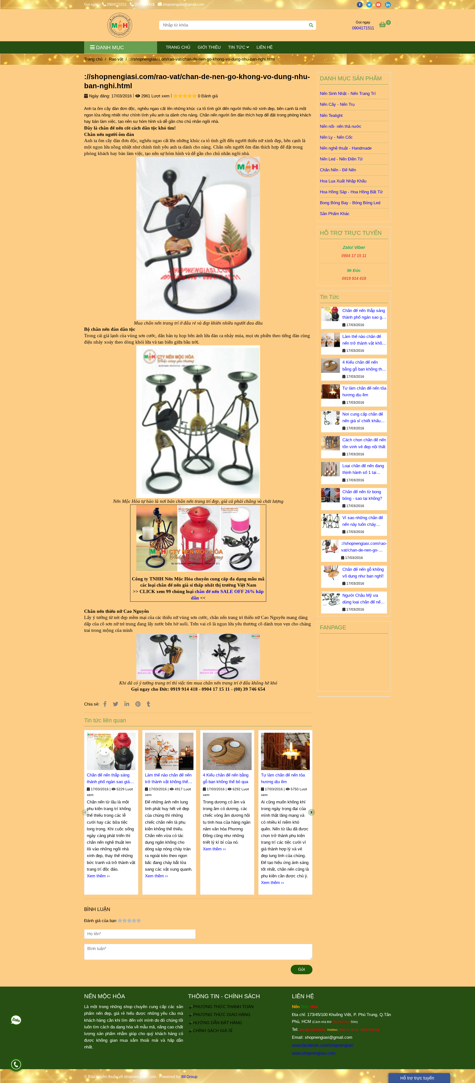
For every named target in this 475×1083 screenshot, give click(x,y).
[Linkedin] (127, 704)
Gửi (301, 969)
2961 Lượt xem (154, 96)
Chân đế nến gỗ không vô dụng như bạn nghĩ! (363, 572)
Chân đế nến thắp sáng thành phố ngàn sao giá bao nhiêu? (108, 779)
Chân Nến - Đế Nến (338, 170)
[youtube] (380, 4)
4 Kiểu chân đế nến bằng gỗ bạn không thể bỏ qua (225, 778)
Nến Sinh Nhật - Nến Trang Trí (348, 93)
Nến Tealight (331, 115)
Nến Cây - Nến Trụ (337, 104)
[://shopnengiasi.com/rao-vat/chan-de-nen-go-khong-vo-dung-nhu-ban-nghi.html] (119, 25)
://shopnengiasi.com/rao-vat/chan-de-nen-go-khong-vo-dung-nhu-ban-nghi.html (364, 547)
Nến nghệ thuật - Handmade (346, 148)
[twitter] (371, 4)
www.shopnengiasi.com (313, 1053)
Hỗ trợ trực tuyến (416, 1078)
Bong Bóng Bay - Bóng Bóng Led (350, 202)
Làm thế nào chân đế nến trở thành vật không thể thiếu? (168, 779)
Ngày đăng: (99, 96)
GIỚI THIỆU (209, 47)
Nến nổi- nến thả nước (340, 126)
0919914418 (144, 4)
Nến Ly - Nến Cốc (336, 137)
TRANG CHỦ (178, 47)
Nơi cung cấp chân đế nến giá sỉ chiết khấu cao (362, 418)
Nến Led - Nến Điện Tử (341, 159)
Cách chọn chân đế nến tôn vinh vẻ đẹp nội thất (364, 443)
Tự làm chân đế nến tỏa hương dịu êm (283, 778)
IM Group (189, 1077)
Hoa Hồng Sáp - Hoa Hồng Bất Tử (351, 192)
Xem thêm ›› (98, 876)
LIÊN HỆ (265, 47)
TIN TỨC (237, 47)
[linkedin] (389, 4)
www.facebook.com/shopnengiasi (322, 1045)
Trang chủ (93, 59)
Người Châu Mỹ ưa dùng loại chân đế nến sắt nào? (362, 599)
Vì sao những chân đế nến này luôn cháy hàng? (362, 521)
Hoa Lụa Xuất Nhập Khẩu (343, 181)
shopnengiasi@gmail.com (183, 4)
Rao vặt (116, 59)
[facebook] (361, 4)
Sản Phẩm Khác (335, 213)
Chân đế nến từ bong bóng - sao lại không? (362, 495)
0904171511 (117, 4)
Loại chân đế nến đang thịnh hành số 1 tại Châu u (363, 470)
